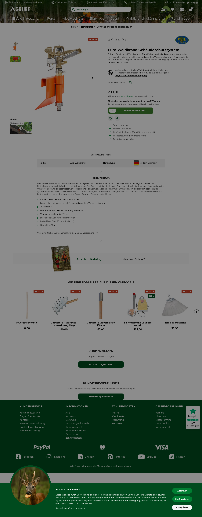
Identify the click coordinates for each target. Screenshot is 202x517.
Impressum (80, 508)
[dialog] (101, 258)
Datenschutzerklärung (65, 508)
